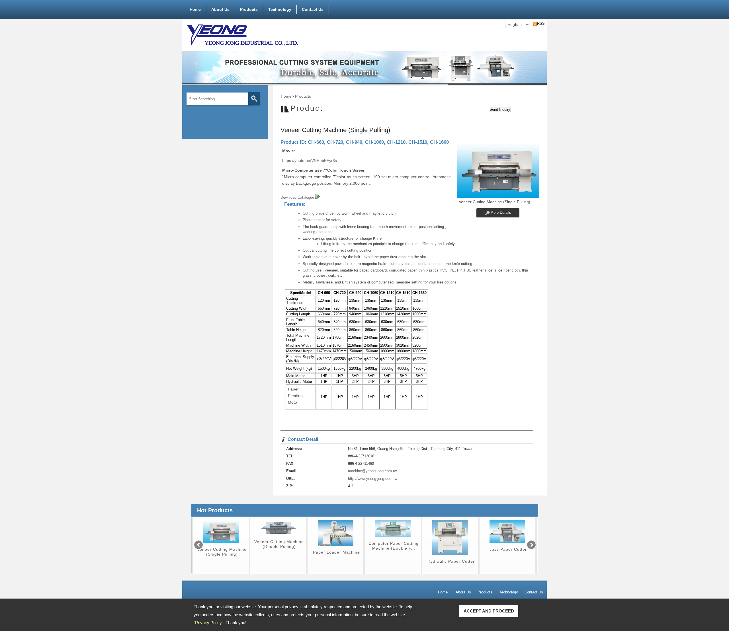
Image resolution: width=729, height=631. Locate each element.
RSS (539, 23)
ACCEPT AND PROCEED (489, 611)
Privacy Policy (208, 622)
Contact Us (312, 9)
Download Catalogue (297, 197)
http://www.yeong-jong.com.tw (372, 478)
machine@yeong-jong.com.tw (372, 471)
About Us (220, 9)
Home (195, 9)
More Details (500, 212)
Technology (279, 9)
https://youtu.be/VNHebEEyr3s (309, 161)
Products (249, 9)
